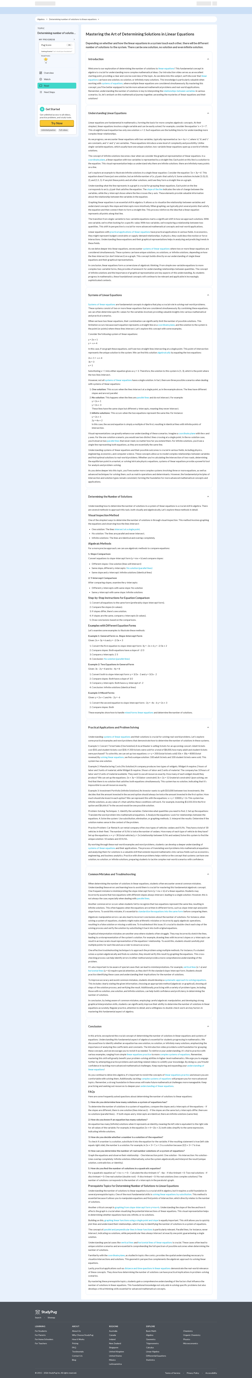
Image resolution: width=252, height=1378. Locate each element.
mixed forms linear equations (139, 712)
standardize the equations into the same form (160, 911)
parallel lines (143, 397)
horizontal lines (95, 970)
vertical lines (189, 967)
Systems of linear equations (101, 304)
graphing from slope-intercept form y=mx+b (137, 1207)
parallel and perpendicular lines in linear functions (128, 1229)
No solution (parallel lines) (139, 568)
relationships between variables (179, 90)
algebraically (164, 352)
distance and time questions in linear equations (147, 1268)
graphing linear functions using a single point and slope (131, 1220)
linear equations (166, 68)
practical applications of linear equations (130, 231)
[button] (56, 50)
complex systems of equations (175, 1054)
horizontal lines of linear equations (155, 1242)
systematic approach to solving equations (185, 979)
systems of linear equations (156, 248)
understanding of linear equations (157, 1086)
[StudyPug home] (46, 1312)
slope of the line (155, 189)
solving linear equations (112, 757)
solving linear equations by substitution (172, 1194)
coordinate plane (96, 159)
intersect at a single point (127, 529)
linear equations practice (139, 1054)
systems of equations (112, 83)
